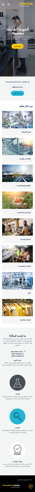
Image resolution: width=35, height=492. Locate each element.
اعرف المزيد (17, 46)
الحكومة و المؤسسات (24, 266)
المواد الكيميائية (26, 132)
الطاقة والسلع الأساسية (24, 185)
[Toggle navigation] (9, 4)
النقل (29, 293)
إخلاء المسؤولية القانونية (24, 480)
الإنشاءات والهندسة (25, 159)
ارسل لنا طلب (17, 93)
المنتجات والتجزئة (25, 320)
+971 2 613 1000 (17, 87)
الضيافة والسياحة (25, 239)
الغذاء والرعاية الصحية (24, 212)
